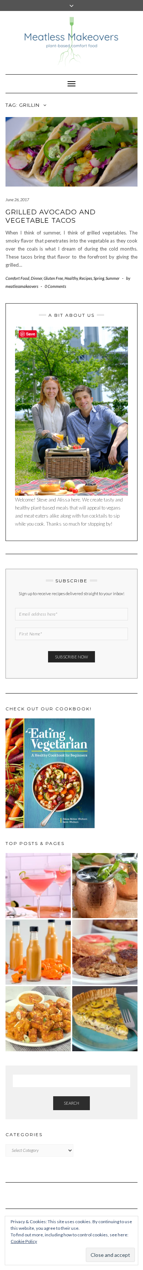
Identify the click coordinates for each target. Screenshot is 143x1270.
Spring (99, 278)
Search (71, 1103)
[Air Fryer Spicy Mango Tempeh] (38, 1018)
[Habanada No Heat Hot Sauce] (38, 952)
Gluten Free (53, 278)
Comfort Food (17, 278)
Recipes (85, 278)
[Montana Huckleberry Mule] (105, 885)
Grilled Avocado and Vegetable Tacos (51, 216)
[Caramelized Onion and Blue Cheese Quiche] (105, 1018)
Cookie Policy (24, 1241)
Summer (113, 278)
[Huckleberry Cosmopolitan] (38, 885)
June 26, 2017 (17, 199)
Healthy (71, 278)
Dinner (36, 278)
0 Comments (55, 286)
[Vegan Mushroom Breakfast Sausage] (105, 952)
